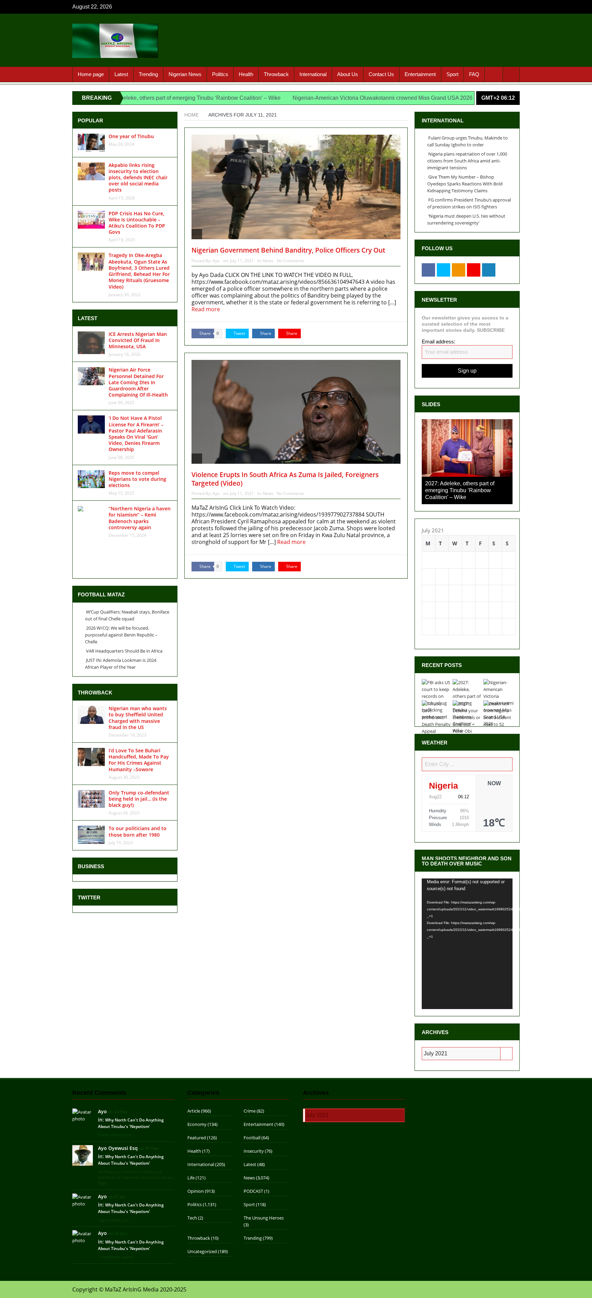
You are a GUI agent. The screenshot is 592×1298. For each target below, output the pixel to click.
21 (455, 565)
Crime (250, 1067)
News (268, 261)
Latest (121, 74)
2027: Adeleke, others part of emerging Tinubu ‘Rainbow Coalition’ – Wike (138, 98)
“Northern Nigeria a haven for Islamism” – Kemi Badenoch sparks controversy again (140, 518)
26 (429, 582)
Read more (206, 309)
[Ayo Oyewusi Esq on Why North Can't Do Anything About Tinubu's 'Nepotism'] (82, 1111)
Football (252, 1094)
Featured (196, 1094)
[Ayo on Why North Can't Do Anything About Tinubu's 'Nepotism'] (82, 1071)
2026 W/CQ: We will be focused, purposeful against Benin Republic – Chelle (121, 635)
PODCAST (253, 1147)
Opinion (195, 1147)
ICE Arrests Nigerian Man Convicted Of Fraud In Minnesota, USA (138, 340)
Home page (91, 74)
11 (509, 532)
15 (469, 549)
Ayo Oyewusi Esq (118, 1104)
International (312, 74)
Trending (148, 74)
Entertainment (420, 74)
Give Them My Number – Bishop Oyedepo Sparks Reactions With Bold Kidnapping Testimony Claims (465, 184)
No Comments (290, 261)
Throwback (276, 74)
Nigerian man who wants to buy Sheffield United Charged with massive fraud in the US (138, 717)
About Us (347, 74)
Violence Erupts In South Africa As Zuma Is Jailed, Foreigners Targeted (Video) (285, 479)
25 (509, 565)
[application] (467, 900)
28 (455, 582)
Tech (192, 1174)
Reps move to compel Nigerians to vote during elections (137, 479)
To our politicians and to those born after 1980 (137, 831)
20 (442, 565)
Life (191, 1134)
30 (482, 582)
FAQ (474, 74)
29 (469, 582)
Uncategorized (202, 1207)
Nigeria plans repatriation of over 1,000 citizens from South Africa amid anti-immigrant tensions (467, 161)
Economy (197, 1080)
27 (442, 582)
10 (495, 532)
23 (482, 565)
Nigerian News (185, 74)
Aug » (445, 594)
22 (469, 565)
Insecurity (254, 1107)
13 (442, 549)
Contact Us (381, 74)
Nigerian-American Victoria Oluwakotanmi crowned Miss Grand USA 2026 (330, 98)
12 (429, 549)
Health (246, 74)
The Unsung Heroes (264, 1174)
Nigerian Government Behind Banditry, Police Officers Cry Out (288, 250)
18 (509, 549)
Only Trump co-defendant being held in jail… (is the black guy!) (139, 798)
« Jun (428, 594)
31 (495, 582)
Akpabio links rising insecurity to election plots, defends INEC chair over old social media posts (138, 177)
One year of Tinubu (131, 136)
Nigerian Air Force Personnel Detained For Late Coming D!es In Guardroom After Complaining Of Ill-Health (138, 382)
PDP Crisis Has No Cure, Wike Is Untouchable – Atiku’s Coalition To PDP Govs (137, 222)
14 (455, 549)
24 (495, 565)
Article (193, 1067)
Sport (452, 74)
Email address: (438, 341)
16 (482, 549)
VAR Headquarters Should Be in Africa (124, 651)
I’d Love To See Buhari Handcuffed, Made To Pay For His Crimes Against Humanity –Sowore (139, 760)
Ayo (216, 261)
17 (495, 549)
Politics (220, 74)
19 (429, 565)
